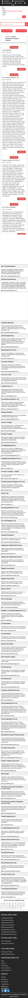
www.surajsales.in (8, 468)
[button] (8, 3)
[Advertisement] (14, 250)
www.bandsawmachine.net (10, 383)
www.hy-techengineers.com (10, 532)
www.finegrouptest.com (9, 798)
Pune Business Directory (7, 918)
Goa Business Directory (6, 951)
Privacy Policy (4, 965)
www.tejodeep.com (8, 700)
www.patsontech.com (9, 715)
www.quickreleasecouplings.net (11, 542)
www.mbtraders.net (8, 783)
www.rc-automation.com (9, 630)
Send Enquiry (21, 69)
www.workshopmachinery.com (11, 675)
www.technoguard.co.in (9, 897)
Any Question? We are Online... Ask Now (24, 994)
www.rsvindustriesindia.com (10, 409)
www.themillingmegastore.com (11, 455)
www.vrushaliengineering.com (11, 836)
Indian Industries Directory (7, 943)
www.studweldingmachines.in (11, 419)
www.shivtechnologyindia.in (10, 607)
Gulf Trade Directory (6, 941)
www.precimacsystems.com (10, 371)
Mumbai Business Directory (8, 925)
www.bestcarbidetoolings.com (11, 664)
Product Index (4, 981)
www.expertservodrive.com (10, 653)
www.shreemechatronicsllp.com (11, 871)
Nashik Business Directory (7, 927)
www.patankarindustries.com (11, 332)
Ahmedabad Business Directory (9, 934)
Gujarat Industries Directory (7, 954)
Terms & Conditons (5, 968)
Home (2, 961)
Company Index (5, 984)
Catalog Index (4, 986)
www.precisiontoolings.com (10, 478)
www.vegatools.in (8, 504)
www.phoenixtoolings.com (10, 442)
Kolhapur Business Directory (8, 929)
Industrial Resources (6, 970)
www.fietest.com (7, 490)
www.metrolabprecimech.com (11, 744)
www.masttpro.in (7, 620)
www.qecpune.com (8, 825)
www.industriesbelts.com (10, 290)
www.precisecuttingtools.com (11, 885)
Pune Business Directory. (18, 994)
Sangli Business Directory (7, 922)
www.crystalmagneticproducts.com (12, 757)
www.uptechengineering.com (11, 347)
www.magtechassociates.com (11, 575)
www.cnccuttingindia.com (10, 396)
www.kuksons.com (8, 849)
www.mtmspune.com (8, 358)
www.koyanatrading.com (9, 770)
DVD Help (3, 977)
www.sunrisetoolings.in (9, 431)
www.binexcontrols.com (9, 595)
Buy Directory (4, 979)
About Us (3, 963)
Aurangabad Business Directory (9, 932)
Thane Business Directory (7, 920)
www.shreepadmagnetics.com (11, 859)
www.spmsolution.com (9, 553)
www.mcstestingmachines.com (11, 276)
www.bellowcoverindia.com (10, 517)
